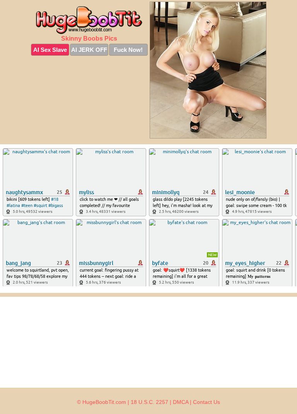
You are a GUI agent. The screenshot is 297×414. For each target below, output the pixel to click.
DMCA (180, 402)
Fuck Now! (128, 49)
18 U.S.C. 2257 (149, 402)
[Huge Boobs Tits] (89, 20)
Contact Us (206, 402)
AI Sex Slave (50, 49)
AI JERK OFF (89, 49)
